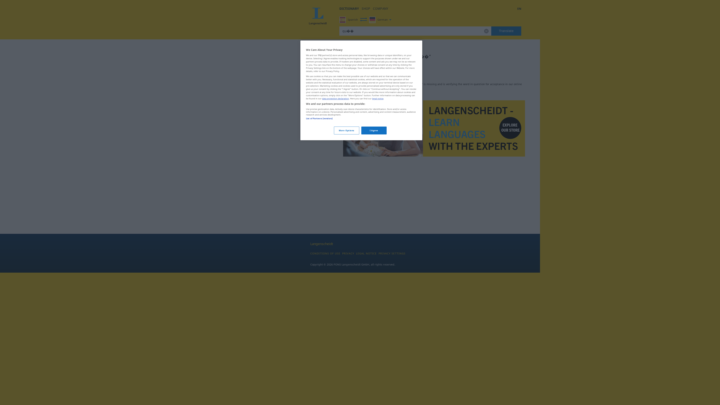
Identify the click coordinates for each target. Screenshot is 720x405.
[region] (361, 90)
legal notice (377, 98)
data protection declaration (335, 98)
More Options (346, 130)
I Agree (374, 130)
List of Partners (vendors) (319, 118)
